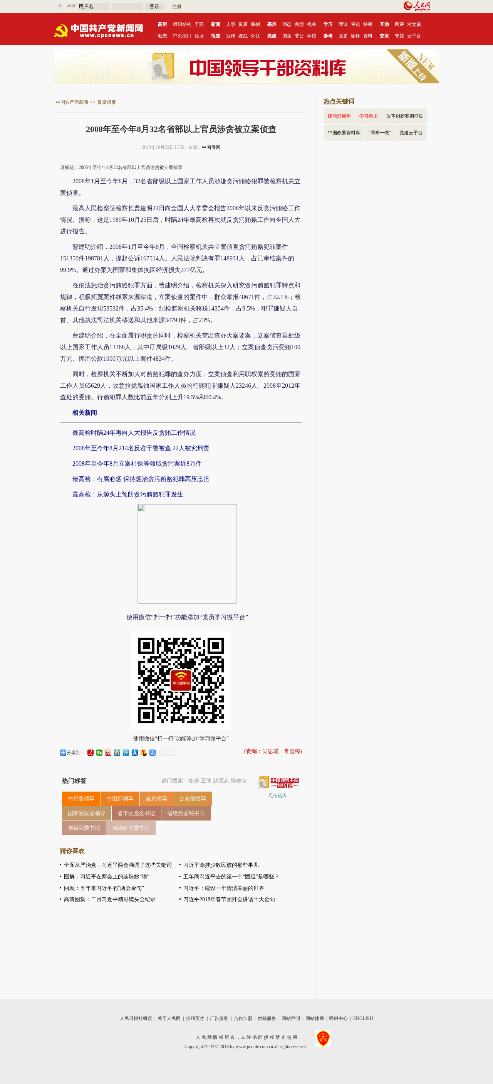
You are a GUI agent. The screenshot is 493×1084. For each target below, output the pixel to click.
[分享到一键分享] (152, 753)
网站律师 (314, 1018)
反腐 (243, 24)
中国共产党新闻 (72, 102)
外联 (255, 36)
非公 (299, 36)
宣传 (230, 36)
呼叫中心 (338, 1018)
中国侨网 (211, 147)
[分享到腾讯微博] (126, 753)
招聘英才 (195, 1018)
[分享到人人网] (135, 753)
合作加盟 (243, 1018)
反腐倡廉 (106, 102)
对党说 (414, 24)
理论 (343, 24)
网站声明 (291, 1018)
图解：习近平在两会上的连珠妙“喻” (106, 877)
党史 (343, 36)
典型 (299, 24)
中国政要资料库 (344, 132)
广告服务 (219, 1018)
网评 (399, 24)
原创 (255, 24)
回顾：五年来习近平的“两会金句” (104, 888)
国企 (287, 36)
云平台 (414, 36)
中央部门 (182, 36)
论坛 (199, 36)
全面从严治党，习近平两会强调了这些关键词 (118, 865)
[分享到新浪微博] (108, 753)
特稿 (367, 24)
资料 (367, 36)
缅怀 (355, 36)
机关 (311, 24)
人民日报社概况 (136, 1018)
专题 (399, 36)
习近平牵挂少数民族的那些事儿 (221, 865)
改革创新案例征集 (404, 116)
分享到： (76, 752)
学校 (311, 36)
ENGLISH (363, 1018)
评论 (355, 24)
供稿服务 (267, 1018)
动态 (287, 24)
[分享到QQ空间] (117, 753)
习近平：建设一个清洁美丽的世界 (223, 888)
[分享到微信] (99, 753)
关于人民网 (169, 1018)
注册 (176, 6)
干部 (199, 24)
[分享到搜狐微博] (144, 753)
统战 (243, 36)
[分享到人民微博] (90, 753)
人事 (230, 24)
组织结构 (182, 24)
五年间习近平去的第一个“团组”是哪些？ (231, 877)
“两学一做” (380, 132)
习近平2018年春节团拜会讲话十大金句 (229, 899)
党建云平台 (411, 132)
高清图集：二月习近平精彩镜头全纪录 (110, 899)
